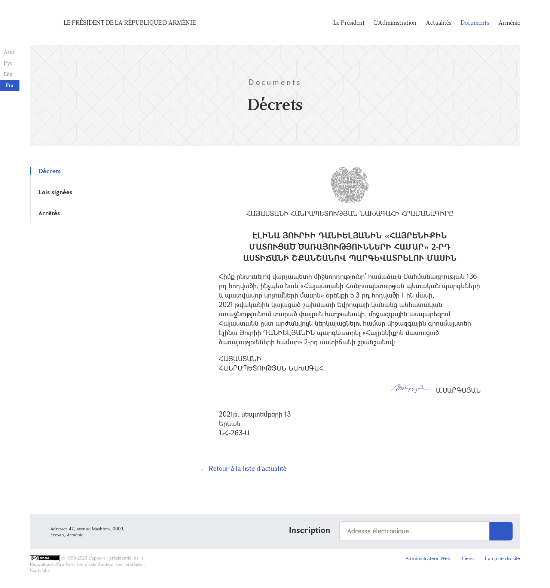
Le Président (349, 22)
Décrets (50, 171)
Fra (9, 85)
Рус (8, 62)
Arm (9, 51)
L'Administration (395, 22)
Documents (475, 22)
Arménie (509, 22)
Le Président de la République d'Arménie (130, 22)
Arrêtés (49, 213)
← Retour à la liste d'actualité (243, 468)
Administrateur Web (428, 558)
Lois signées (55, 192)
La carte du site (502, 558)
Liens (468, 558)
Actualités (438, 22)
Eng (8, 73)
